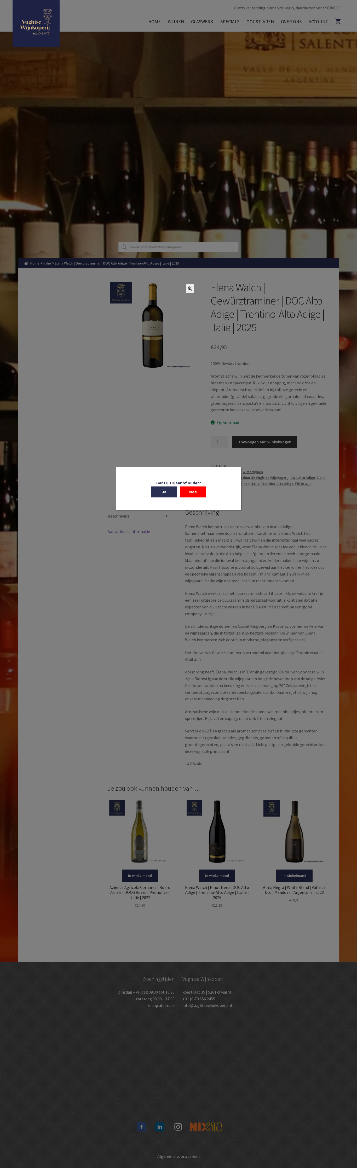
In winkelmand (140, 875)
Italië (47, 263)
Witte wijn (303, 483)
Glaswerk (202, 22)
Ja (164, 491)
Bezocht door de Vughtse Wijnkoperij (259, 477)
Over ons (291, 22)
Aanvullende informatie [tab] (129, 531)
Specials (229, 22)
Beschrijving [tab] (119, 516)
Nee (193, 491)
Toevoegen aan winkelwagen (264, 441)
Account (318, 22)
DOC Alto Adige (302, 477)
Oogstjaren (260, 22)
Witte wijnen (253, 471)
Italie (255, 483)
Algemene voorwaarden (178, 1156)
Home (154, 22)
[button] (190, 288)
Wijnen (176, 22)
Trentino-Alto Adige (277, 483)
